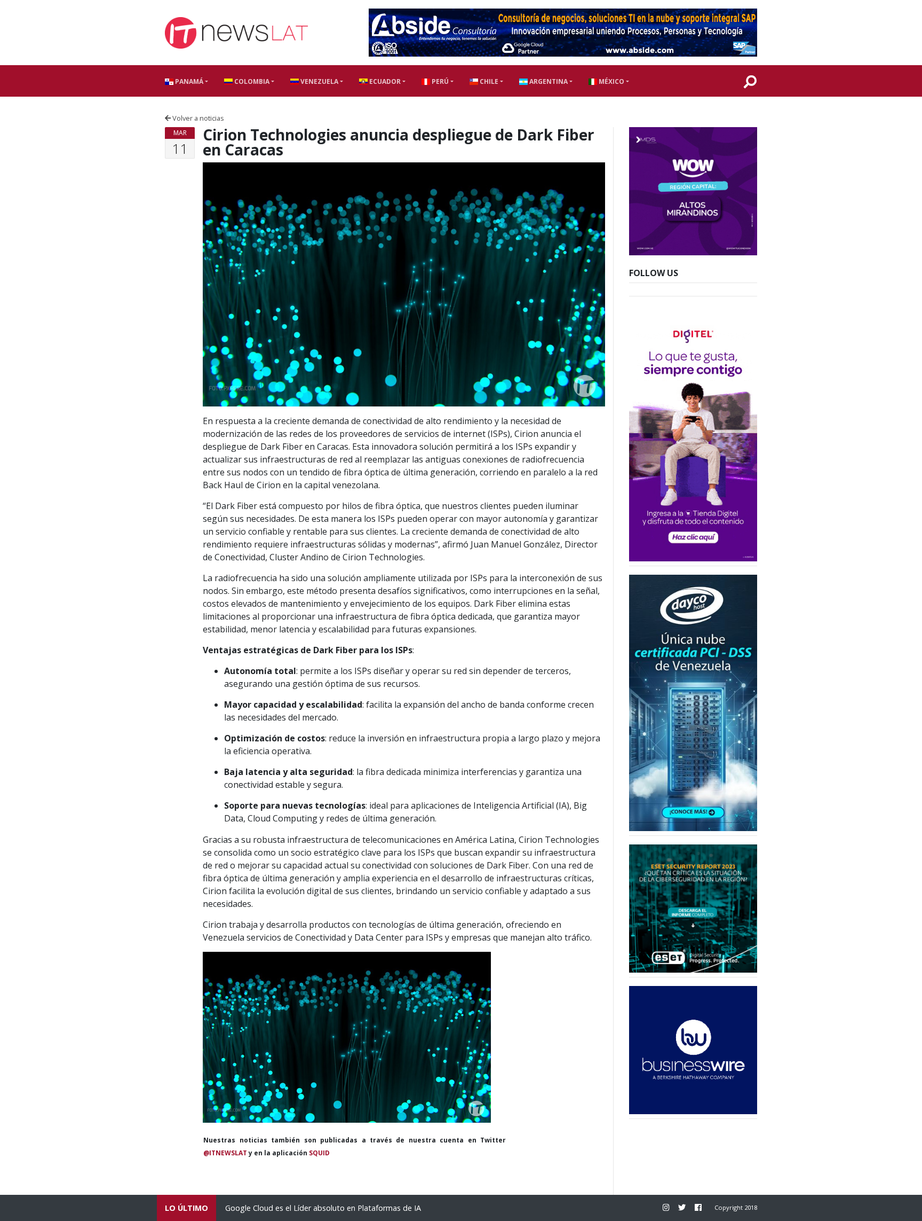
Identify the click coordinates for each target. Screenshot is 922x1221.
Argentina (548, 81)
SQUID (319, 1152)
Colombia (251, 81)
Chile (488, 81)
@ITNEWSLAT (225, 1152)
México (610, 81)
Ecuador (384, 81)
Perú (439, 81)
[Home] (236, 33)
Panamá (188, 81)
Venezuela (318, 81)
